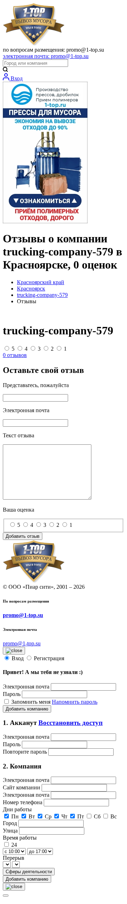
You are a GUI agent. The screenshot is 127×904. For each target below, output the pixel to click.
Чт (64, 816)
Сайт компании (22, 787)
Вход (16, 78)
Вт (32, 816)
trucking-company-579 (42, 295)
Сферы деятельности (29, 871)
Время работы (20, 838)
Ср (48, 816)
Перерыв (13, 858)
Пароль (11, 694)
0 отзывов (15, 355)
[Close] (5, 895)
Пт (80, 816)
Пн (15, 816)
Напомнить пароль (74, 702)
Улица (11, 831)
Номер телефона (23, 802)
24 (14, 845)
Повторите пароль (25, 752)
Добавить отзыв (23, 536)
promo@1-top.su (23, 615)
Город (10, 823)
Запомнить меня (31, 702)
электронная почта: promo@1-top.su (46, 56)
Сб (97, 816)
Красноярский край (40, 282)
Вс (113, 816)
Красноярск (31, 289)
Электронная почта (26, 687)
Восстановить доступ (70, 722)
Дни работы (17, 809)
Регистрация (49, 658)
